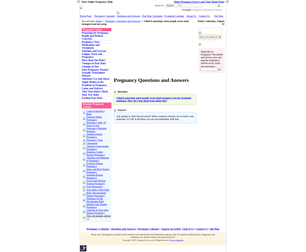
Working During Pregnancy (94, 176)
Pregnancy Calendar (104, 16)
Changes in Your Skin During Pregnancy (97, 211)
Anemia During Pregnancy (94, 135)
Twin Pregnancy (94, 186)
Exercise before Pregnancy (94, 118)
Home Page (86, 16)
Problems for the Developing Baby (95, 200)
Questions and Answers (128, 16)
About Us (191, 16)
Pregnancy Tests (94, 140)
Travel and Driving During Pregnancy (96, 182)
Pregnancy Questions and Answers (122, 21)
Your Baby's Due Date (97, 189)
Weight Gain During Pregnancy (96, 206)
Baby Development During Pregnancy (96, 194)
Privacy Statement (176, 240)
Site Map (218, 16)
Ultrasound (92, 143)
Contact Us (204, 16)
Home (99, 21)
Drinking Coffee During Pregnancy (95, 153)
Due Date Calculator (152, 16)
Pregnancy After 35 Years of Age (96, 124)
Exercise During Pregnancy (94, 165)
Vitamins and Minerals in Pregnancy (97, 159)
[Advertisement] (140, 50)
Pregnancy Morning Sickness (207, 9)
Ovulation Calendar (174, 16)
